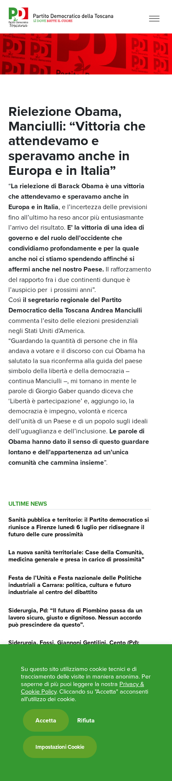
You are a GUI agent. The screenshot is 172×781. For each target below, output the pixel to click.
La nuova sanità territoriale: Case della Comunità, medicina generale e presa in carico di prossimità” (76, 555)
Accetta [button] (45, 720)
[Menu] (154, 17)
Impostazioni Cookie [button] (59, 747)
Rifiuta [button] (86, 720)
